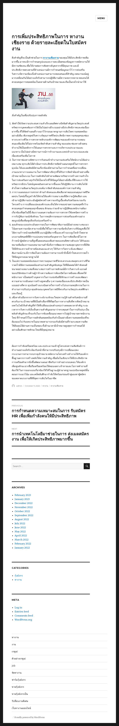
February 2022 (23, 543)
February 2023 (23, 495)
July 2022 (20, 523)
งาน (14, 644)
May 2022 (20, 531)
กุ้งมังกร (19, 575)
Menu (101, 18)
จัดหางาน (16, 672)
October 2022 (22, 511)
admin (19, 386)
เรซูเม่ (15, 651)
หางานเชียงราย (51, 57)
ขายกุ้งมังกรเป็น (20, 694)
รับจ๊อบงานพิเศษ (20, 701)
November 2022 (24, 507)
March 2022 (21, 539)
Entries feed (22, 611)
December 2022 (24, 503)
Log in (18, 607)
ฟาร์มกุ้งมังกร (19, 679)
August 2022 (22, 519)
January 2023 (22, 499)
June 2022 (20, 527)
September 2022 (24, 515)
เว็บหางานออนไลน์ (21, 708)
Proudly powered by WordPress (29, 717)
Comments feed (24, 615)
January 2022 (22, 547)
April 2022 (21, 535)
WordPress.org (23, 619)
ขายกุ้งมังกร (18, 687)
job (13, 665)
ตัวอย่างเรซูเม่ (19, 658)
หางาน (45, 386)
